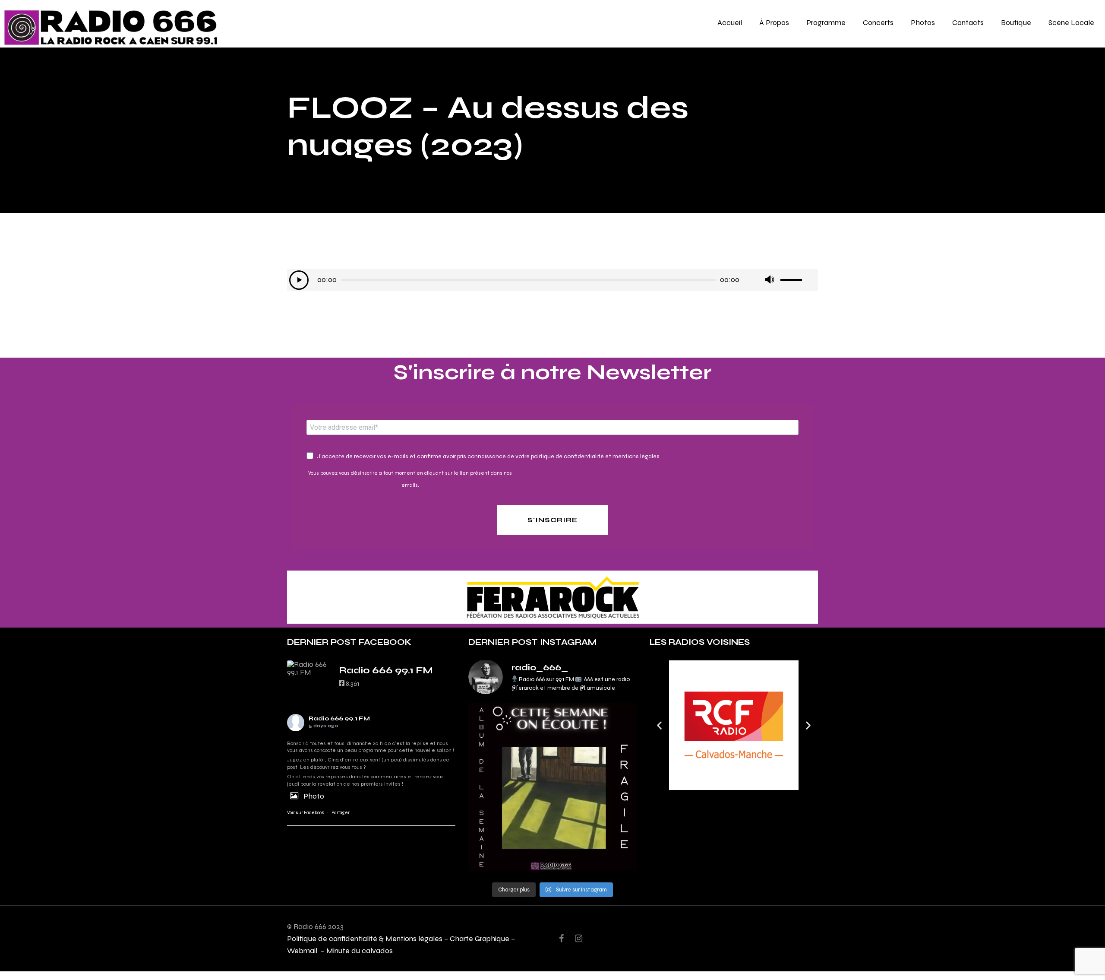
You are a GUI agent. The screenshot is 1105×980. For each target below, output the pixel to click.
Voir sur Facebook (305, 812)
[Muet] (769, 280)
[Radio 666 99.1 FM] (308, 668)
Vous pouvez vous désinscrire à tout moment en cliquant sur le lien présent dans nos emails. (410, 479)
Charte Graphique (479, 938)
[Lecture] (299, 280)
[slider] (798, 277)
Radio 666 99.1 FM (339, 718)
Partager (341, 812)
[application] (552, 280)
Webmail (303, 950)
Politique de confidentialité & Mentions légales (364, 938)
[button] (659, 725)
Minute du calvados (359, 950)
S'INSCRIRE (552, 520)
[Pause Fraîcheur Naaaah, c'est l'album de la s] (552, 787)
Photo (313, 795)
